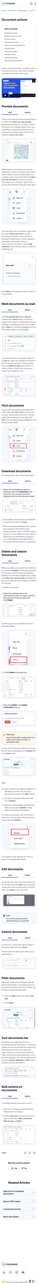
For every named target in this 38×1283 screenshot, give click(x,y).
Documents (12, 11)
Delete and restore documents (14, 45)
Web (10, 112)
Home (4, 11)
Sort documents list (10, 58)
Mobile (28, 112)
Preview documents (11, 33)
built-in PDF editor (16, 135)
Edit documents (9, 48)
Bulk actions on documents (13, 61)
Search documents (10, 51)
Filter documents (10, 55)
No (25, 1168)
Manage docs (22, 11)
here (30, 536)
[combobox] (32, 1281)
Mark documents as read (12, 36)
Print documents (10, 39)
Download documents (11, 42)
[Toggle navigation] (35, 3)
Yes (15, 1168)
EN (33, 1281)
